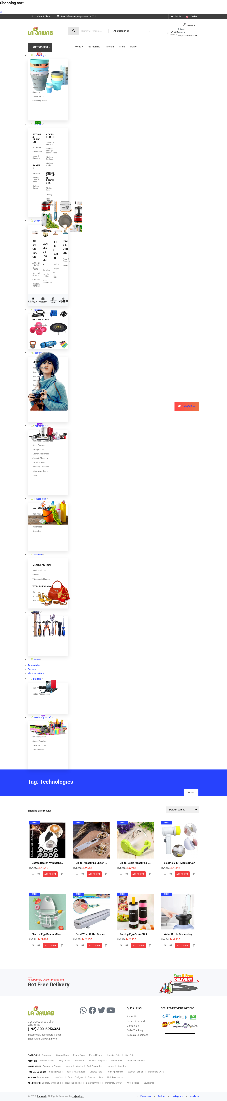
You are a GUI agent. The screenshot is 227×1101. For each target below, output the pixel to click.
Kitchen (38, 123)
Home (78, 46)
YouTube (194, 1096)
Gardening (39, 55)
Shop (122, 46)
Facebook (145, 1096)
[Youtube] (110, 1010)
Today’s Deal (188, 406)
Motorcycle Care (36, 673)
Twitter (161, 1096)
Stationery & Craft (42, 717)
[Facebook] (92, 1010)
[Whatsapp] (83, 1010)
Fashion (38, 554)
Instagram (177, 1096)
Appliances (40, 425)
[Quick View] (38, 874)
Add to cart (50, 874)
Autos (37, 659)
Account (191, 25)
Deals (133, 46)
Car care (32, 669)
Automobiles (34, 665)
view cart (182, 32)
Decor (37, 221)
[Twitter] (101, 1010)
